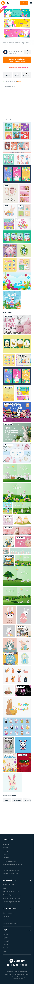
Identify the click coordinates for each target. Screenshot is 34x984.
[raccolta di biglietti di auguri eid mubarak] (16, 403)
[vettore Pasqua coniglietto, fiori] (9, 751)
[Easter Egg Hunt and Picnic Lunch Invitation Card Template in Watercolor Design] (16, 383)
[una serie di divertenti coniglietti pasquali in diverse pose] (16, 856)
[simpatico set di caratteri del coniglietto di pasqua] (8, 158)
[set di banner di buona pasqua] (23, 239)
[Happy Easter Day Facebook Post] (10, 827)
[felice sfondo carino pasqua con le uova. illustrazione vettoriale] (11, 254)
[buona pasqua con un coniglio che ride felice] (12, 358)
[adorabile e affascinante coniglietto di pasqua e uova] (10, 323)
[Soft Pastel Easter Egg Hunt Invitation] (16, 541)
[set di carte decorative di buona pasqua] (10, 240)
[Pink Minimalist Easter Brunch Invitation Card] (11, 665)
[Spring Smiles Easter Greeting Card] (16, 521)
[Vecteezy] (3, 3)
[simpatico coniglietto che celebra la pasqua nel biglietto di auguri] (16, 266)
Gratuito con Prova (17, 60)
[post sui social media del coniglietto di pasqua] (16, 130)
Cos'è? (19, 81)
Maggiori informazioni (11, 84)
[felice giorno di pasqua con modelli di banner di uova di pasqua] (9, 223)
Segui (27, 53)
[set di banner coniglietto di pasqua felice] (11, 481)
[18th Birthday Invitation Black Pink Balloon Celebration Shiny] (11, 884)
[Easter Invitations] (10, 973)
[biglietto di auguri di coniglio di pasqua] (16, 145)
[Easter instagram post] (8, 621)
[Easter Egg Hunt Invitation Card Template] (16, 500)
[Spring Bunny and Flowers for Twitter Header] (16, 642)
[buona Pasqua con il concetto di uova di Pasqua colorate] (10, 280)
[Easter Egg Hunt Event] (10, 431)
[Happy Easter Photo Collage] (10, 786)
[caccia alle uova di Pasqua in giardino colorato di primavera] (16, 340)
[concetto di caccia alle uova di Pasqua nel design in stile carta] (10, 295)
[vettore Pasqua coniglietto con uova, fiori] (8, 653)
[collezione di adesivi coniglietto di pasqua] (10, 309)
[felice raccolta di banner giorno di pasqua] (16, 184)
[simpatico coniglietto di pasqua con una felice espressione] (11, 169)
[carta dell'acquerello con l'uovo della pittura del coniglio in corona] (10, 203)
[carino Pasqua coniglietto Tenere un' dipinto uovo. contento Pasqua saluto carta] (10, 813)
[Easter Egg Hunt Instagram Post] (8, 684)
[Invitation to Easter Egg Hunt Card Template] (8, 939)
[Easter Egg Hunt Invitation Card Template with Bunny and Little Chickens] (8, 465)
